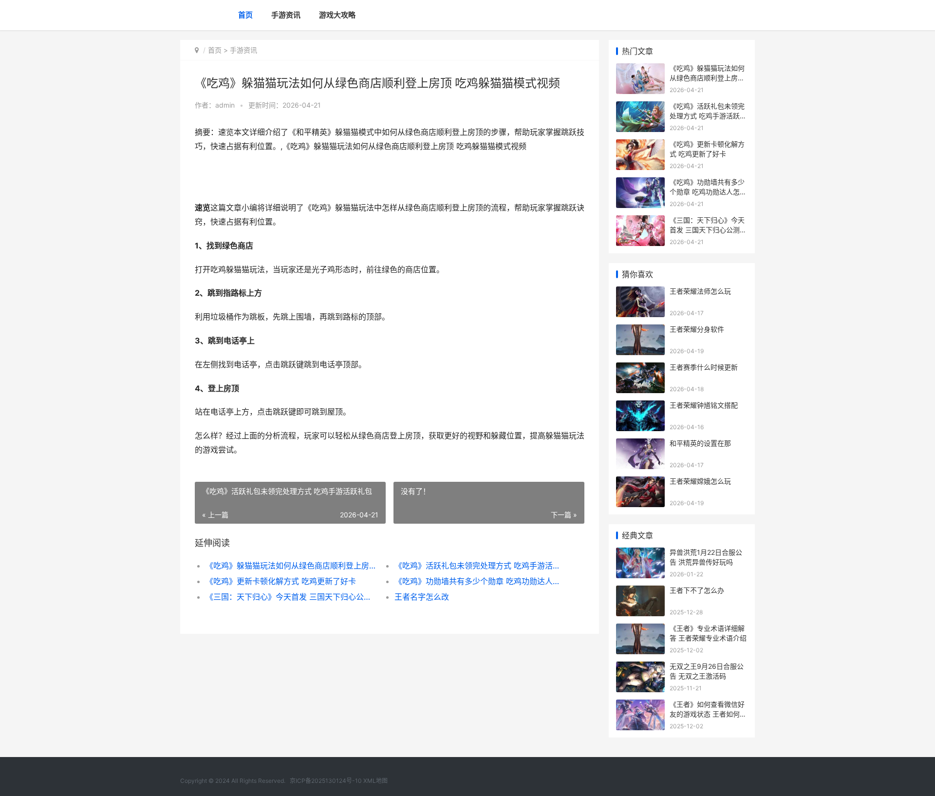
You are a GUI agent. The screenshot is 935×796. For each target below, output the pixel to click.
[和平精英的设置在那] (640, 444)
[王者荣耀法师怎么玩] (640, 292)
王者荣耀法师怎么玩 (700, 291)
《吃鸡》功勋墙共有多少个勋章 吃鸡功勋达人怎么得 (479, 581)
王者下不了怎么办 (697, 590)
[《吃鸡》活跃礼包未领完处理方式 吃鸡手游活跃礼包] (640, 107)
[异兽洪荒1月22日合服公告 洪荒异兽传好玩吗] (640, 554)
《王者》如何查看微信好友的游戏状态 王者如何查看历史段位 (708, 713)
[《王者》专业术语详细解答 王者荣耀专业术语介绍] (640, 629)
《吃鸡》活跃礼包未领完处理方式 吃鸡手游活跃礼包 (479, 565)
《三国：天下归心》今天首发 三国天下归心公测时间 (290, 597)
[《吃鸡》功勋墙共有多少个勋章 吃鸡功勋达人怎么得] (640, 183)
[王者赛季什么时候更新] (640, 368)
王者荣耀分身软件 (697, 329)
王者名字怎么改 (421, 597)
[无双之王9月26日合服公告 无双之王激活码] (640, 667)
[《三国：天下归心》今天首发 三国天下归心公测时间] (640, 221)
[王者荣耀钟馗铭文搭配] (640, 406)
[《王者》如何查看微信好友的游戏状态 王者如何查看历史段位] (640, 705)
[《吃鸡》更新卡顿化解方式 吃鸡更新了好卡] (640, 145)
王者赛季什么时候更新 (704, 367)
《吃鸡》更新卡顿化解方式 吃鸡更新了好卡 (281, 581)
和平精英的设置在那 (700, 443)
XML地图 (375, 780)
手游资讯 (285, 14)
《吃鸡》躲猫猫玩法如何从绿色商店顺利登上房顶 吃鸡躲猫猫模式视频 (290, 565)
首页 (245, 14)
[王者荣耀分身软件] (640, 330)
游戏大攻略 (337, 14)
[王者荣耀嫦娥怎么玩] (640, 482)
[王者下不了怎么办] (640, 592)
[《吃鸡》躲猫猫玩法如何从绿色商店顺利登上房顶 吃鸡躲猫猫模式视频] (640, 69)
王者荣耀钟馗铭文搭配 (704, 405)
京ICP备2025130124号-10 (326, 780)
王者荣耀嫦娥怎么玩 (700, 481)
